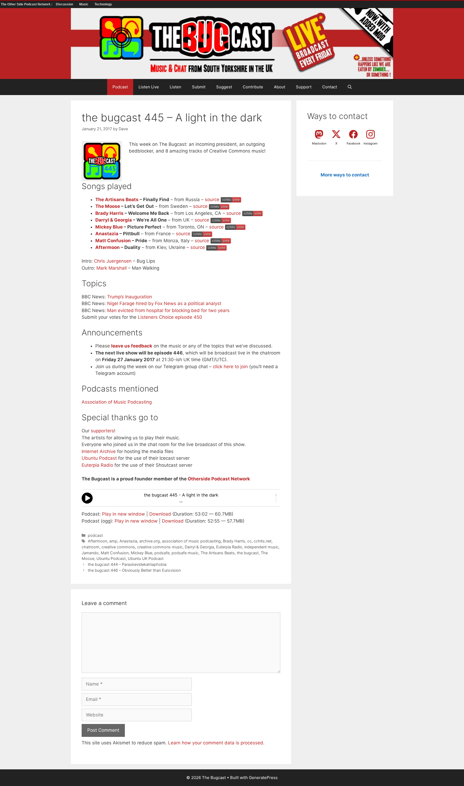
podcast (95, 535)
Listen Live (149, 86)
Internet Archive (99, 451)
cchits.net (262, 541)
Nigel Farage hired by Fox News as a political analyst (164, 303)
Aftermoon (107, 247)
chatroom (90, 547)
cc (249, 541)
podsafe (161, 552)
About (279, 86)
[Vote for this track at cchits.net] (231, 199)
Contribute (253, 86)
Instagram (371, 143)
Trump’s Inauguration (129, 296)
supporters (102, 430)
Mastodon (319, 143)
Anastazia (106, 233)
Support (303, 86)
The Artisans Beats (117, 199)
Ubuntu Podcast (99, 458)
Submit (198, 86)
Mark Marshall (111, 268)
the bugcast (248, 552)
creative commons (118, 547)
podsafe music (185, 552)
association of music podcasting (191, 541)
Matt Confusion (113, 240)
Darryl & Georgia (113, 220)
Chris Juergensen (113, 261)
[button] (349, 87)
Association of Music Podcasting (117, 402)
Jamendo (90, 552)
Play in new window (123, 514)
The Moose (107, 206)
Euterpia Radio (97, 465)
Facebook (353, 143)
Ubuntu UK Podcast (146, 558)
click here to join (230, 366)
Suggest (224, 86)
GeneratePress (263, 777)
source (212, 199)
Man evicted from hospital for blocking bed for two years (168, 310)
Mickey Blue (109, 227)
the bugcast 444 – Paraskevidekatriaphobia (127, 564)
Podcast (120, 86)
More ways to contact (345, 175)
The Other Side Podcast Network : (27, 4)
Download (160, 514)
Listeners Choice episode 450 (170, 317)
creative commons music (160, 547)
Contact (329, 86)
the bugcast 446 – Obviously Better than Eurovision (134, 570)
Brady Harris (109, 213)
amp (113, 541)
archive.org (149, 541)
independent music (261, 547)
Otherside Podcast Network (219, 478)
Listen (175, 86)
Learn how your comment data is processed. (216, 742)
